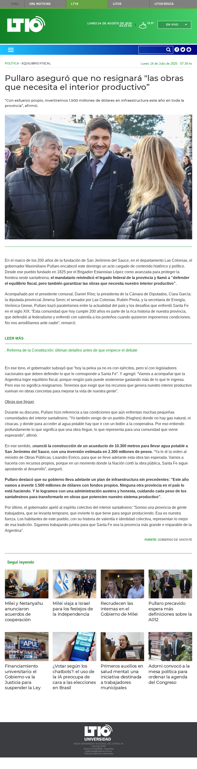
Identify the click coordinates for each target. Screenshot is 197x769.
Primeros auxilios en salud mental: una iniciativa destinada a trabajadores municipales (122, 677)
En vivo (172, 24)
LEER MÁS (14, 338)
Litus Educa (163, 4)
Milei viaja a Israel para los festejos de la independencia (73, 609)
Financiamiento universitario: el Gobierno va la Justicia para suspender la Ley (22, 677)
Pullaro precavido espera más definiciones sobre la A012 (170, 611)
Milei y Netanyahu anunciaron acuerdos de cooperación (24, 611)
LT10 (74, 4)
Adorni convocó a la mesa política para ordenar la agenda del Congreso (169, 674)
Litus (117, 4)
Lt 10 (26, 24)
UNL (15, 4)
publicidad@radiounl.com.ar (98, 751)
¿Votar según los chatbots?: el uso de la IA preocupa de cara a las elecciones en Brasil (74, 677)
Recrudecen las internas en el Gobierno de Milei (119, 609)
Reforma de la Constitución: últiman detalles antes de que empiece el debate (72, 350)
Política (12, 63)
